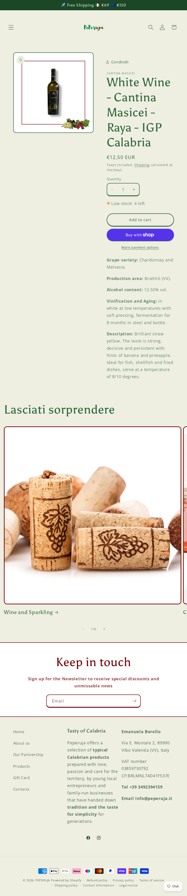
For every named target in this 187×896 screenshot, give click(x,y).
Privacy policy (123, 880)
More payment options (140, 247)
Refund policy (97, 880)
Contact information (98, 885)
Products (21, 766)
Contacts (21, 789)
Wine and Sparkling (28, 612)
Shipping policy (66, 885)
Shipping (141, 165)
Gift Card (21, 777)
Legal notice (128, 885)
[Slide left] (83, 629)
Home (18, 731)
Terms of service (151, 880)
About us (21, 743)
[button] (11, 27)
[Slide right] (104, 629)
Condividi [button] (120, 62)
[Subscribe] (134, 700)
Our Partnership (28, 754)
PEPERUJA (42, 880)
